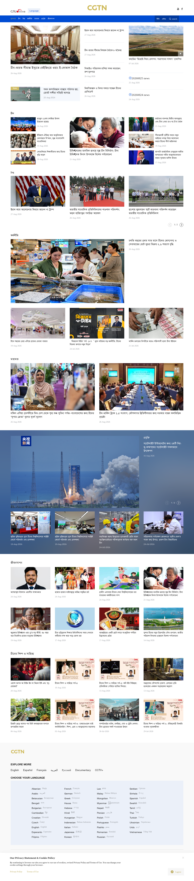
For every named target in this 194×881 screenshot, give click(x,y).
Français (41, 770)
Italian (71, 827)
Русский (66, 770)
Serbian (137, 788)
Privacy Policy (16, 871)
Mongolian (106, 798)
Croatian (40, 817)
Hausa (70, 803)
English (15, 770)
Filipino (39, 836)
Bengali (38, 803)
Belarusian (42, 798)
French (72, 788)
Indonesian (77, 822)
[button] (181, 225)
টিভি (158, 19)
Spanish (138, 798)
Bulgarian (42, 808)
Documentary (83, 770)
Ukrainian (140, 822)
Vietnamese (141, 832)
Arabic (38, 793)
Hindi (69, 812)
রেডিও (164, 19)
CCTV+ (99, 770)
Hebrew (71, 808)
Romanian (106, 832)
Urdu (134, 827)
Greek (72, 798)
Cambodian (39, 812)
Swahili (138, 803)
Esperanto (41, 832)
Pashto (103, 827)
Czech (38, 822)
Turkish (137, 817)
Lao (101, 788)
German (72, 793)
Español (27, 770)
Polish (103, 817)
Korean (71, 836)
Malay (107, 793)
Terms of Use (33, 871)
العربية (54, 770)
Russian (105, 836)
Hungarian (73, 817)
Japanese (73, 832)
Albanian (39, 788)
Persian (104, 812)
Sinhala (137, 793)
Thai (134, 812)
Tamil (135, 808)
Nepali (103, 808)
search (174, 19)
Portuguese (107, 822)
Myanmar (108, 803)
